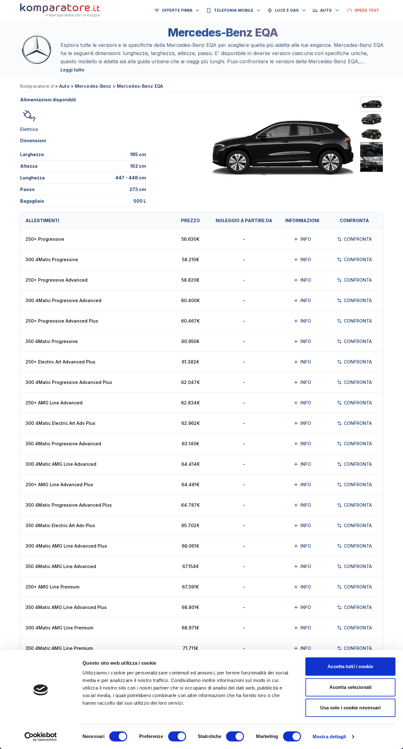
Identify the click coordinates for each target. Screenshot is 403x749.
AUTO (326, 10)
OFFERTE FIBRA (177, 10)
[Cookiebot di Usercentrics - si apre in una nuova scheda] (40, 736)
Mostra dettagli (329, 736)
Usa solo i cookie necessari (350, 707)
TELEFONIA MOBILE (233, 10)
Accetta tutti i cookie (350, 666)
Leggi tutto (72, 69)
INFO (305, 239)
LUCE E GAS (286, 10)
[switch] (177, 736)
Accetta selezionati (350, 687)
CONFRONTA (358, 239)
